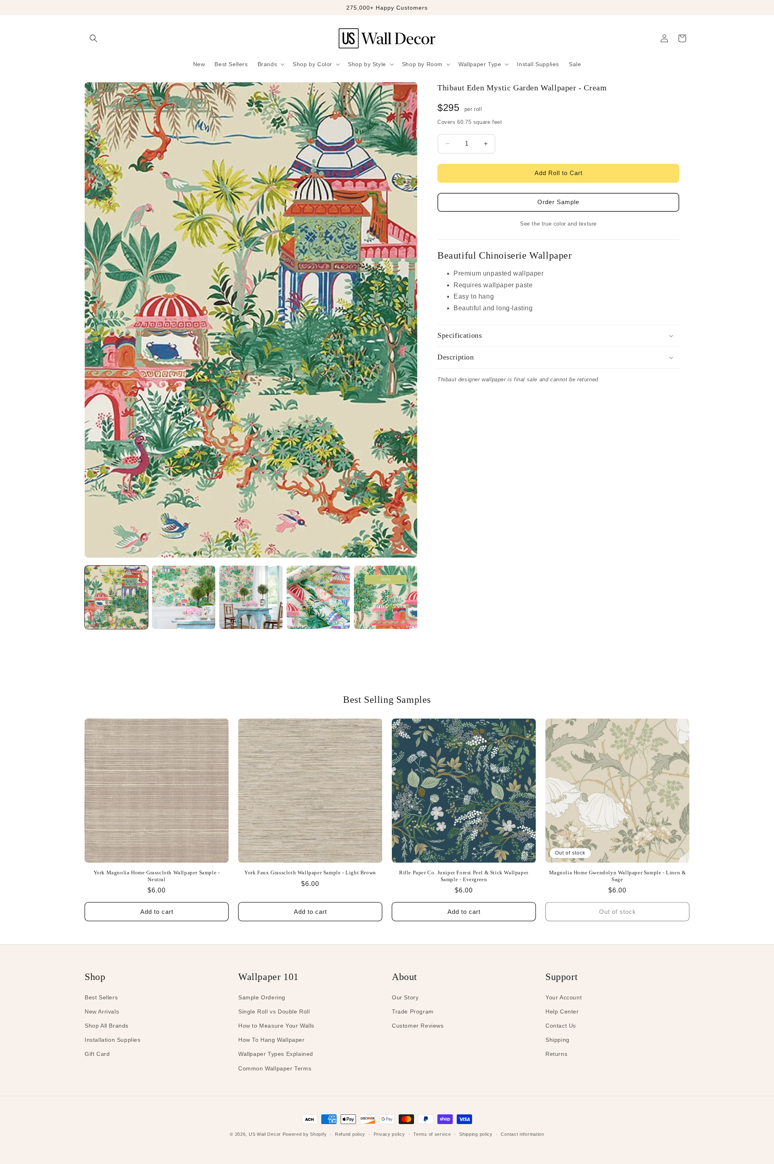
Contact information (522, 1134)
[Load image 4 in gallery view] (318, 597)
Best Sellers (101, 997)
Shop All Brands (107, 1025)
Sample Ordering (261, 997)
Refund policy (350, 1134)
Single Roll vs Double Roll (274, 1011)
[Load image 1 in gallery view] (116, 597)
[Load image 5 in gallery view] (385, 597)
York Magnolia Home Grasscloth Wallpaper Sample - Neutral (157, 875)
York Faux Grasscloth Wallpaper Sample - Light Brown (310, 872)
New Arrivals (102, 1011)
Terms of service (432, 1134)
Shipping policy (476, 1134)
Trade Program (413, 1011)
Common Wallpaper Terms (274, 1068)
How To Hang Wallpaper (271, 1040)
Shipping (557, 1040)
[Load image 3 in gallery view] (251, 597)
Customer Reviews (418, 1025)
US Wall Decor (265, 1134)
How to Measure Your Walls (276, 1025)
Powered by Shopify (305, 1134)
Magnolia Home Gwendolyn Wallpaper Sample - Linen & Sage (617, 875)
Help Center (562, 1011)
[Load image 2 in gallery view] (183, 597)
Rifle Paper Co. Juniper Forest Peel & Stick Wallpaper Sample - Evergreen (463, 875)
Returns (556, 1054)
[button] (93, 38)
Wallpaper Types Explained (275, 1054)
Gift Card (97, 1054)
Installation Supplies (113, 1040)
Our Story (405, 997)
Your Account (563, 997)
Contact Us (560, 1025)
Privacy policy (389, 1134)
